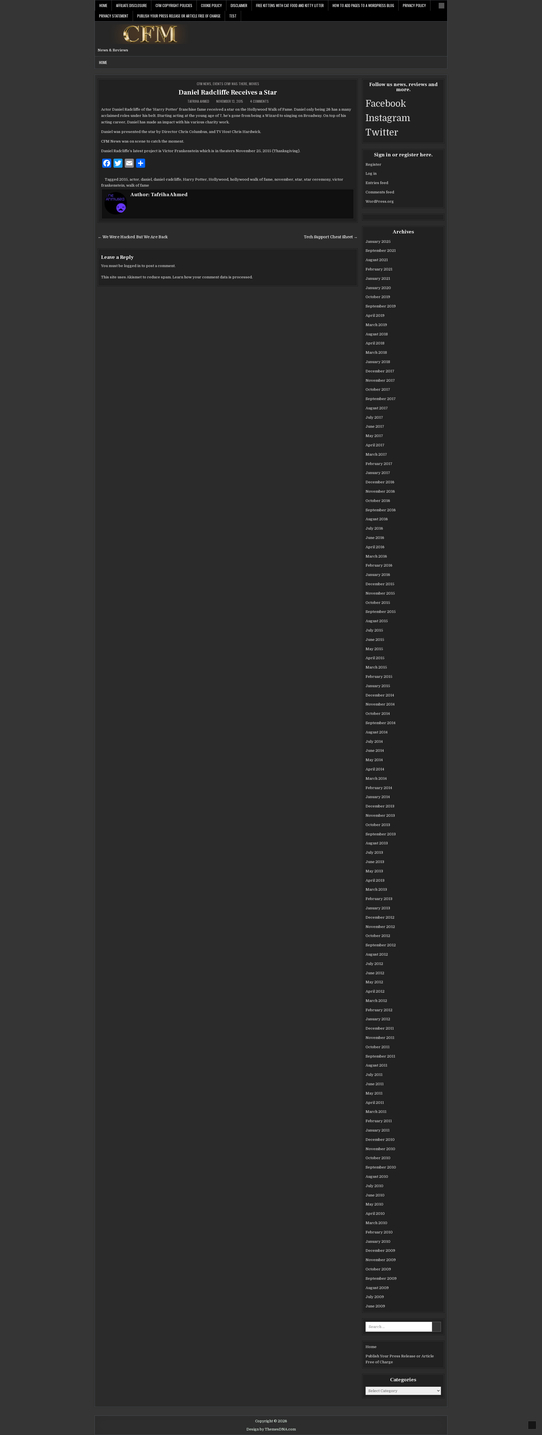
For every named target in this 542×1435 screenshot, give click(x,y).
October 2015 (378, 602)
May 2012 (374, 982)
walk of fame (137, 185)
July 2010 (374, 1186)
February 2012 (379, 1010)
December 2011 (380, 1028)
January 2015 (378, 686)
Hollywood (218, 179)
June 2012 (375, 973)
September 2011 (380, 1056)
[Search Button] (441, 5)
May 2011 (374, 1093)
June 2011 (375, 1084)
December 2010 (380, 1139)
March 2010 (376, 1223)
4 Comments (259, 101)
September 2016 (381, 510)
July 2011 (374, 1075)
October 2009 (378, 1269)
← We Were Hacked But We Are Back (133, 237)
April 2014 (375, 769)
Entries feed (377, 183)
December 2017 (380, 371)
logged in (132, 266)
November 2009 (381, 1260)
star (298, 179)
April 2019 (375, 315)
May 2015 (374, 649)
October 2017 (378, 389)
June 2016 (375, 538)
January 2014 (378, 797)
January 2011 (378, 1130)
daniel (146, 179)
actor (134, 179)
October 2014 (378, 713)
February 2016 (379, 565)
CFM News (204, 83)
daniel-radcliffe (167, 179)
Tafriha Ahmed (198, 101)
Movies (254, 83)
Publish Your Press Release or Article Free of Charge (178, 16)
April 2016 (375, 547)
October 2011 (378, 1047)
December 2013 (380, 806)
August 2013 (377, 843)
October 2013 (378, 825)
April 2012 (375, 991)
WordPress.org (380, 201)
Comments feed (380, 192)
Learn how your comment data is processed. (212, 277)
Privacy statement (113, 16)
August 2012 (377, 954)
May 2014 (374, 760)
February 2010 (379, 1232)
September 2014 (380, 723)
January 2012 (378, 1019)
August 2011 (376, 1065)
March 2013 (376, 889)
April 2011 (375, 1102)
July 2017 (374, 417)
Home (103, 5)
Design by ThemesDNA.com (271, 1429)
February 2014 (379, 788)
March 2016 (376, 556)
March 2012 (376, 1001)
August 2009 (377, 1288)
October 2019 (378, 297)
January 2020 (378, 288)
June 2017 (375, 426)
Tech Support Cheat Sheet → (331, 237)
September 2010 (381, 1167)
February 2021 (379, 269)
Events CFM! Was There (230, 83)
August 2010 (377, 1176)
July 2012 (374, 964)
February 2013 (379, 899)
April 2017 (375, 445)
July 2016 (374, 528)
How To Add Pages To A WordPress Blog (363, 5)
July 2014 (374, 741)
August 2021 (377, 260)
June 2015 (375, 639)
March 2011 (376, 1111)
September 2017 (381, 399)
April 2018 (375, 343)
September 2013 (381, 834)
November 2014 (380, 704)
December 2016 (380, 482)
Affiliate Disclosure (131, 5)
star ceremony (317, 179)
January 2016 (378, 575)
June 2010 (375, 1195)
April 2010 (375, 1213)
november (283, 179)
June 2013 (375, 862)
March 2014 (376, 778)
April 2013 (375, 880)
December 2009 (380, 1250)
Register (373, 164)
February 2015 (379, 676)
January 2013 (378, 908)
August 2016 (377, 519)
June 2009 (375, 1306)
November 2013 (380, 815)
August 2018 (377, 334)
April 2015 (375, 658)
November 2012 (380, 927)
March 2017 (376, 454)
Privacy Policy (414, 5)
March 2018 (376, 352)
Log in (371, 173)
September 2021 (381, 250)
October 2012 (378, 936)
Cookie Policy (211, 5)
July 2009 (375, 1297)
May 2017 (374, 436)
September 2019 (381, 306)
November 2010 (380, 1149)
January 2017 (378, 473)
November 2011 (380, 1038)
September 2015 (381, 612)
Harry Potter (195, 179)
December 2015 (380, 584)
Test (233, 16)
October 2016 (378, 501)
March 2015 (376, 667)
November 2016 (380, 491)
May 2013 (374, 871)
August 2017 (377, 408)
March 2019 (376, 325)
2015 (123, 179)
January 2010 (378, 1241)
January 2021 (378, 278)
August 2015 (377, 621)
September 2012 (381, 945)
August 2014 (377, 732)
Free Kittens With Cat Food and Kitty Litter (290, 5)
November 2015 (380, 593)
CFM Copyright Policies (174, 5)
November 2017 (380, 380)
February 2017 (379, 464)
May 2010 (374, 1204)
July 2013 (374, 852)
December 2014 (380, 695)
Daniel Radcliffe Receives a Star (227, 92)
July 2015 (374, 630)
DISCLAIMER (239, 5)
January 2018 (378, 362)
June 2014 (375, 750)
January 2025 (378, 241)
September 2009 (381, 1278)
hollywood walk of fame (251, 179)
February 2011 (379, 1121)
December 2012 (380, 917)
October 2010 (378, 1158)
